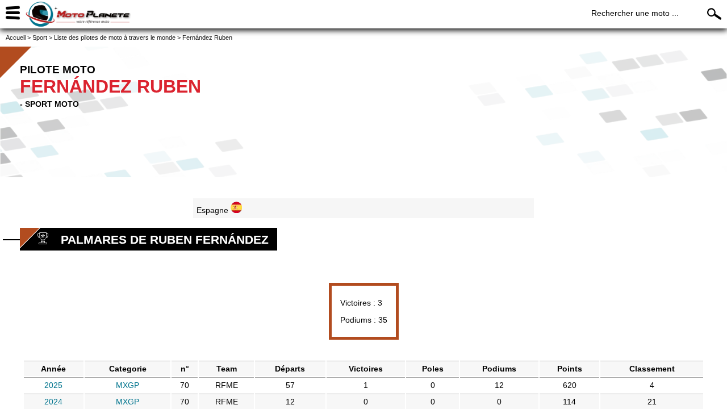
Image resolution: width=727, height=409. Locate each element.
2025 (53, 385)
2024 (53, 401)
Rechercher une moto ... (635, 13)
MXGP (127, 385)
